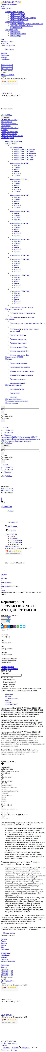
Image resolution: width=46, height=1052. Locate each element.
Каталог (4, 939)
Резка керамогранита (18, 34)
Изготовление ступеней (14, 12)
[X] (11, 626)
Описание (9, 694)
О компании (5, 953)
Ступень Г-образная (17, 14)
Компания (5, 949)
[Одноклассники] (5, 626)
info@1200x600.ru (7, 75)
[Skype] (21, 626)
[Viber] (14, 626)
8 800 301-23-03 (7, 69)
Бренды (4, 943)
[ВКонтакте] (2, 626)
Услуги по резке (11, 30)
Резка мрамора (15, 36)
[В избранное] (6, 618)
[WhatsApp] (18, 626)
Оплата (8, 700)
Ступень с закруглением (19, 20)
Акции (3, 941)
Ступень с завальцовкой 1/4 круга (23, 18)
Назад (13, 536)
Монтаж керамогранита (14, 22)
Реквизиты (9, 49)
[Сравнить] (5, 621)
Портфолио (5, 955)
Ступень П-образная (17, 16)
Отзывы (8, 696)
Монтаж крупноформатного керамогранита (26, 24)
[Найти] (3, 420)
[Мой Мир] (8, 626)
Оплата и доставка (8, 961)
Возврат (4, 967)
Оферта (4, 1045)
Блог (2, 947)
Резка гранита (15, 32)
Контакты (4, 959)
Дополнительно (11, 704)
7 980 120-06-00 (7, 65)
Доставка (8, 702)
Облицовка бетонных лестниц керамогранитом (21, 27)
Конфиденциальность (9, 1043)
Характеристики (11, 698)
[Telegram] (24, 626)
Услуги (3, 945)
